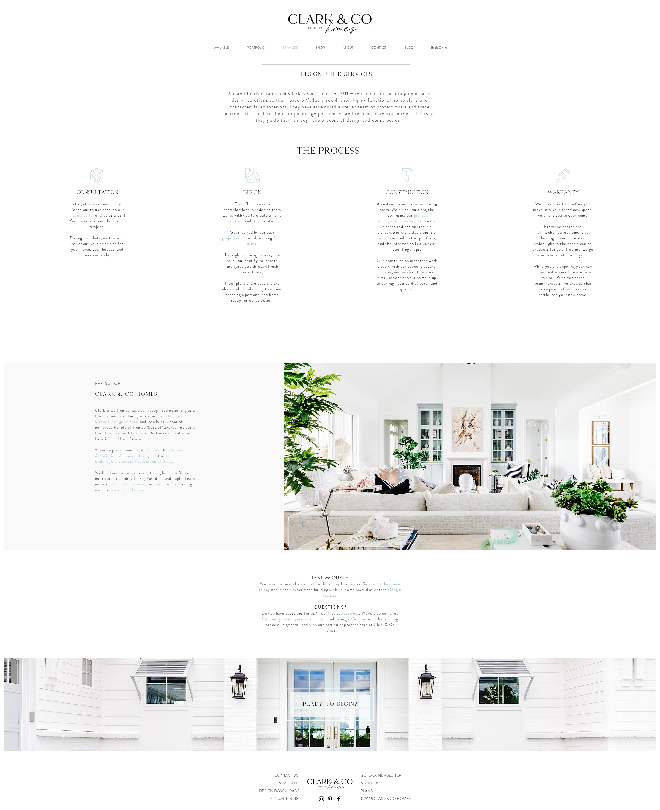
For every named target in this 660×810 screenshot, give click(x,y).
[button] (386, 799)
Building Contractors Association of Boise (134, 461)
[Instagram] (321, 799)
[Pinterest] (330, 799)
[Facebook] (338, 799)
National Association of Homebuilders (140, 453)
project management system (402, 218)
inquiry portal (81, 215)
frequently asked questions (286, 619)
